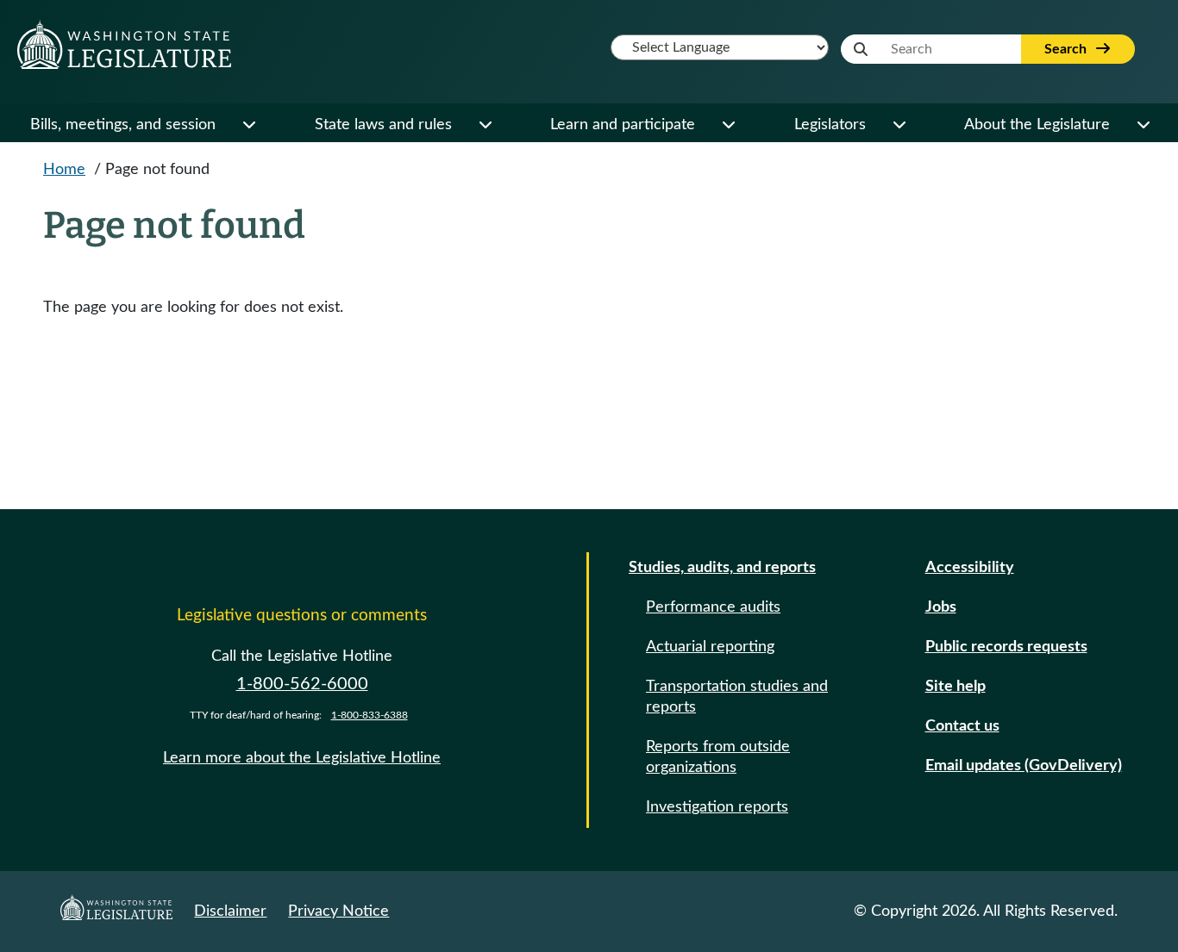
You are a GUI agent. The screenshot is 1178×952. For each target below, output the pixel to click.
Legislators (830, 125)
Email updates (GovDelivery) (1023, 766)
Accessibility (969, 568)
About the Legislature (1037, 125)
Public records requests (1006, 647)
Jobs (940, 607)
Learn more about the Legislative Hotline (302, 758)
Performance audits (713, 607)
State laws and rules (383, 125)
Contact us (962, 726)
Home (64, 169)
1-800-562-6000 (302, 684)
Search (1067, 49)
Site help (955, 686)
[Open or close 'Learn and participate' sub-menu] (728, 125)
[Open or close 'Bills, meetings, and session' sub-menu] (248, 125)
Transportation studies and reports (737, 697)
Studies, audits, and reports (722, 568)
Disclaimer (230, 911)
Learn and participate (622, 125)
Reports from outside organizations (718, 757)
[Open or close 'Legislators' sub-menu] (898, 125)
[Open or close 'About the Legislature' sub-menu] (1143, 125)
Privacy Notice (338, 911)
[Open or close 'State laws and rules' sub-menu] (485, 125)
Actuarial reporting (710, 647)
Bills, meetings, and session (123, 125)
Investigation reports (717, 807)
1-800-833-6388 (369, 715)
